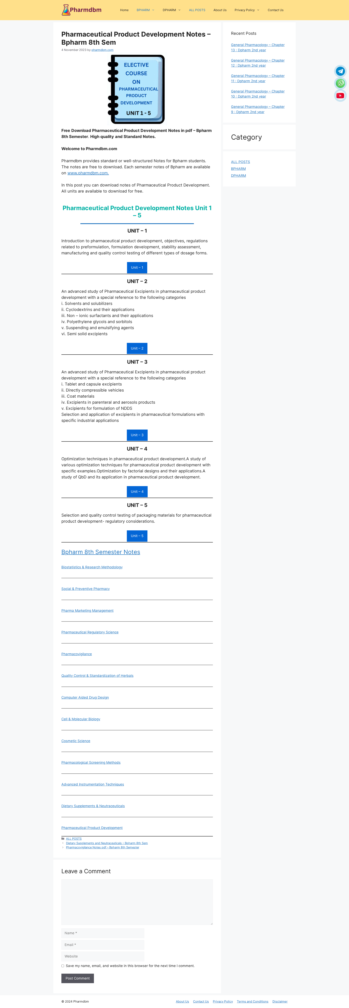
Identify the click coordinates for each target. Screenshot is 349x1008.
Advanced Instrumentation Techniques (92, 784)
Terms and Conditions (252, 1001)
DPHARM (169, 10)
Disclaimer (280, 1001)
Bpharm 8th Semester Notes (100, 551)
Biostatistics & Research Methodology (92, 567)
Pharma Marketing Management (87, 611)
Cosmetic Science (75, 741)
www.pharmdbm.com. (88, 173)
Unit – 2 (137, 348)
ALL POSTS (197, 10)
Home (124, 10)
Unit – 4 (137, 492)
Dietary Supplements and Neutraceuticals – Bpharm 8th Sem (107, 843)
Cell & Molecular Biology (80, 719)
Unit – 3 (137, 435)
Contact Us (276, 10)
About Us (220, 10)
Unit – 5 (137, 536)
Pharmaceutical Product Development (92, 828)
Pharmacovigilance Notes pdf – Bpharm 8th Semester (102, 847)
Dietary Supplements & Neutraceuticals (93, 806)
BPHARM (143, 10)
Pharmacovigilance (76, 654)
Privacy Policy (245, 10)
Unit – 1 (137, 267)
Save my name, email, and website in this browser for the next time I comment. (130, 966)
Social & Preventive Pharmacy (85, 589)
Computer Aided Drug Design (85, 697)
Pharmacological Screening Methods (91, 762)
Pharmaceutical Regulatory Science (90, 632)
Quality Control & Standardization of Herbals (97, 676)
